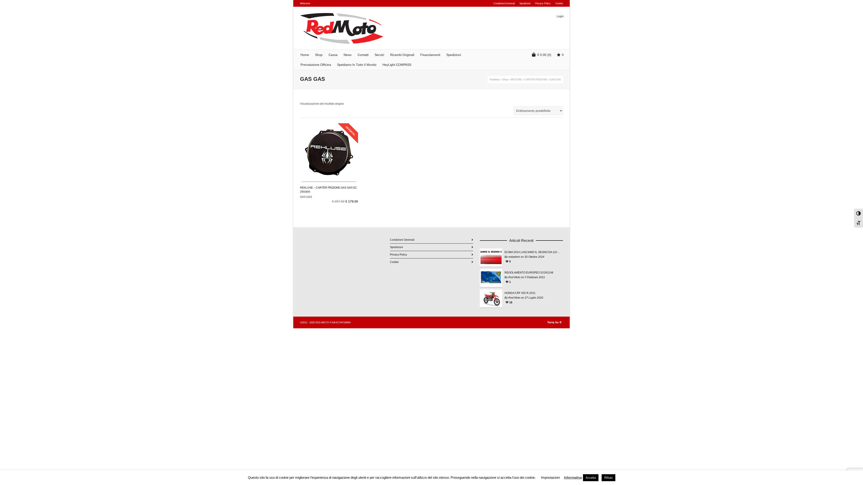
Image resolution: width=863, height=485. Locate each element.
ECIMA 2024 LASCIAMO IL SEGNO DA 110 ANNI (533, 252)
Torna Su (552, 322)
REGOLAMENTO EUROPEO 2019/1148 (529, 272)
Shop (505, 79)
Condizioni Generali (504, 3)
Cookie (559, 3)
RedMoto (495, 79)
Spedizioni (524, 3)
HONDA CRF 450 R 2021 (520, 293)
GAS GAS (306, 196)
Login (560, 16)
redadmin (514, 256)
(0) (544, 55)
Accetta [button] (591, 477)
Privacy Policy (543, 3)
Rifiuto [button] (608, 477)
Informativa (573, 477)
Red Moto (514, 277)
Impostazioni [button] (550, 477)
